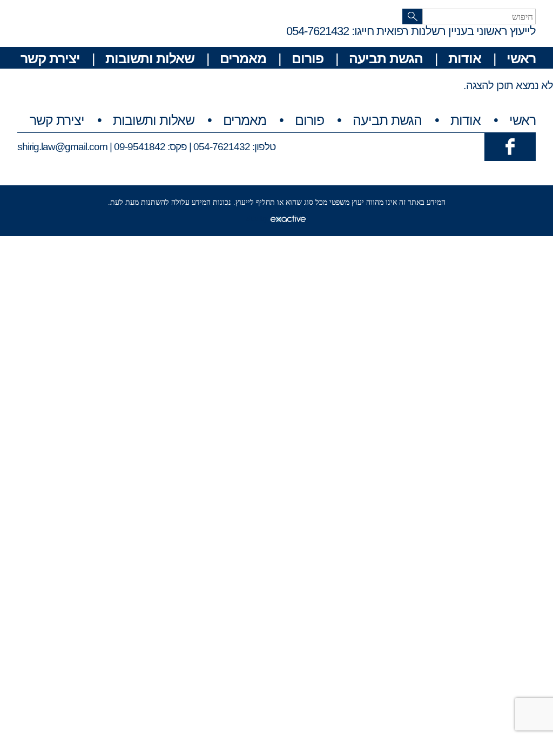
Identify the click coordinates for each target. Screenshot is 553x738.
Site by (258, 218)
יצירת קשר (50, 58)
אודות (464, 58)
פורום (307, 58)
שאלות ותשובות (149, 58)
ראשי (521, 58)
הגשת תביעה (386, 58)
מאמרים (243, 58)
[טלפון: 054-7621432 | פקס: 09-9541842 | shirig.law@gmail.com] (510, 146)
